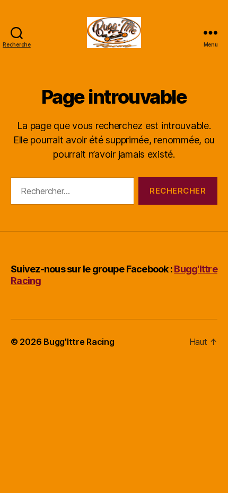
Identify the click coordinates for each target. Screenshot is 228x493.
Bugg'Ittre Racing (78, 341)
